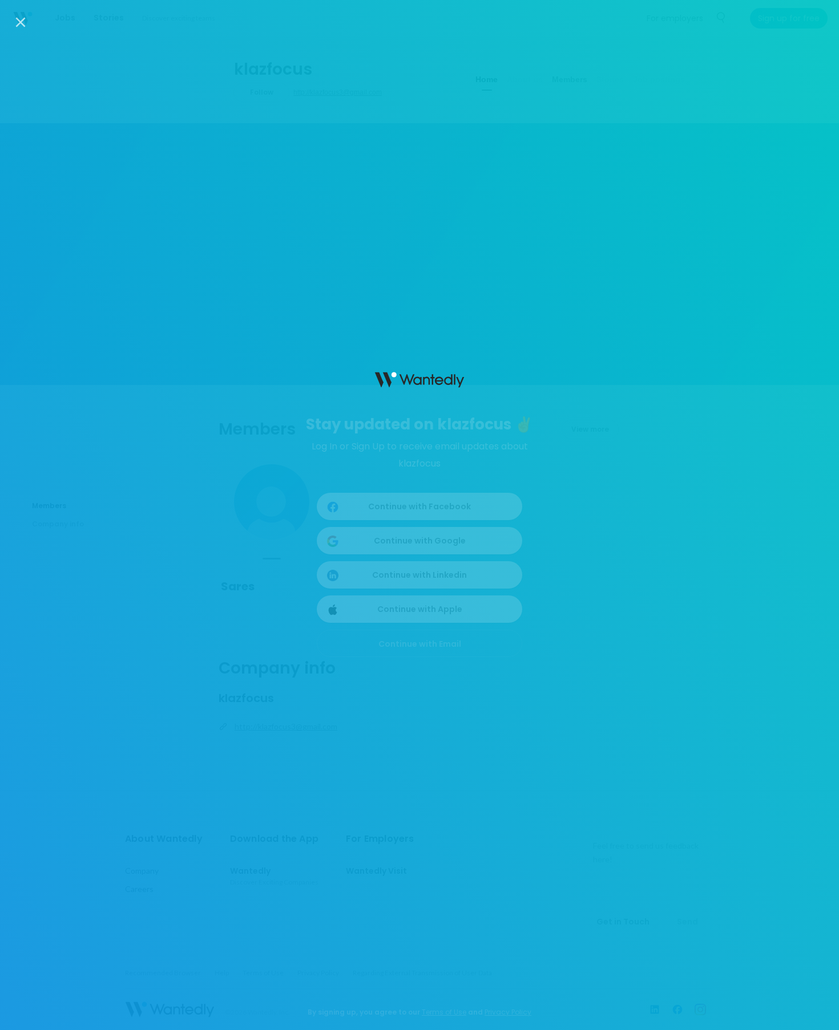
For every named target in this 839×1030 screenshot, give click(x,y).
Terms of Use (444, 1012)
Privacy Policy (508, 1012)
